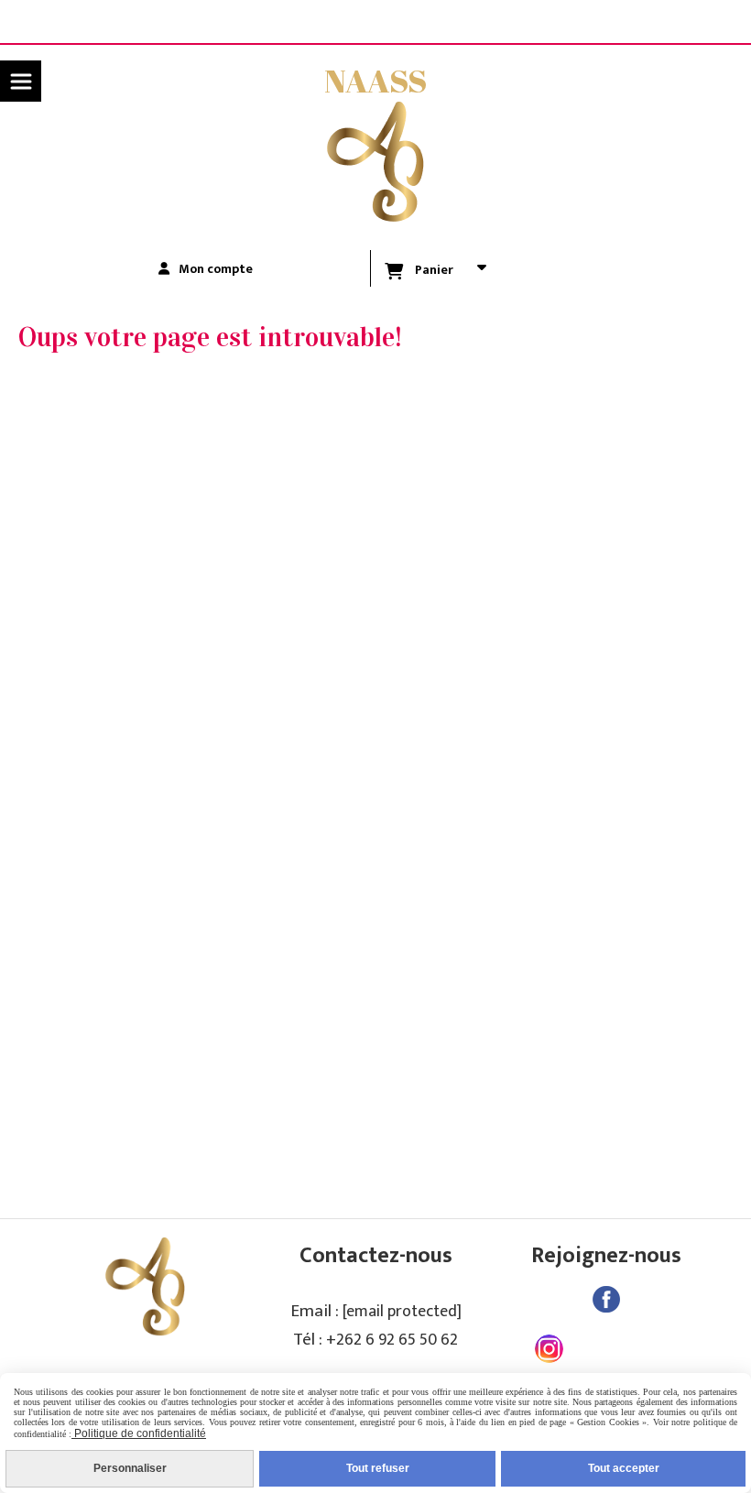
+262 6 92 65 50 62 (392, 1340)
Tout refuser (377, 1468)
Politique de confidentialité (138, 1433)
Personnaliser (130, 1468)
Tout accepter (623, 1468)
